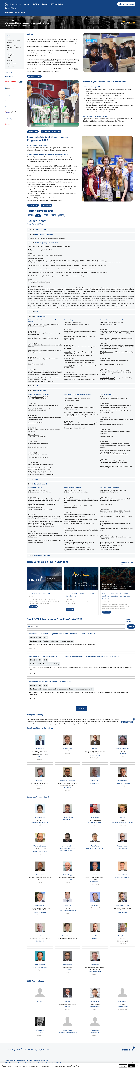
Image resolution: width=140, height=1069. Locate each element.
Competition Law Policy (25, 1060)
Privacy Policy (75, 1066)
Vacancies (37, 1060)
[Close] (138, 1065)
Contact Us (44, 1060)
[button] (67, 751)
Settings (122, 1066)
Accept (132, 1066)
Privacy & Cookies (10, 1060)
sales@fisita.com (119, 121)
